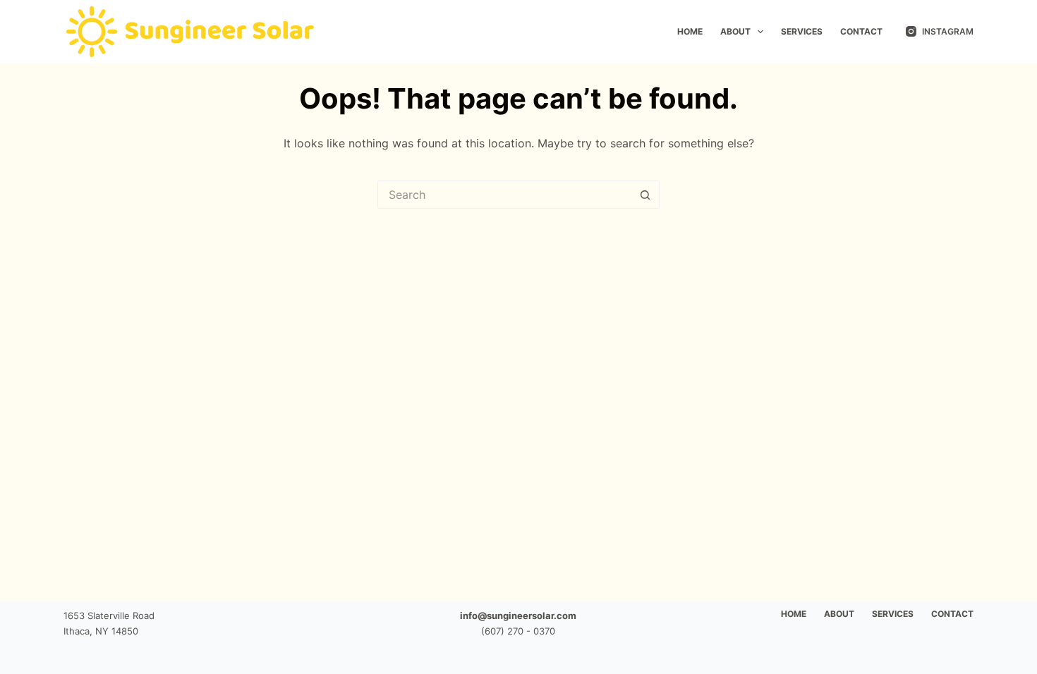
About (735, 31)
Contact (861, 31)
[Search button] (645, 194)
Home (690, 31)
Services (802, 31)
